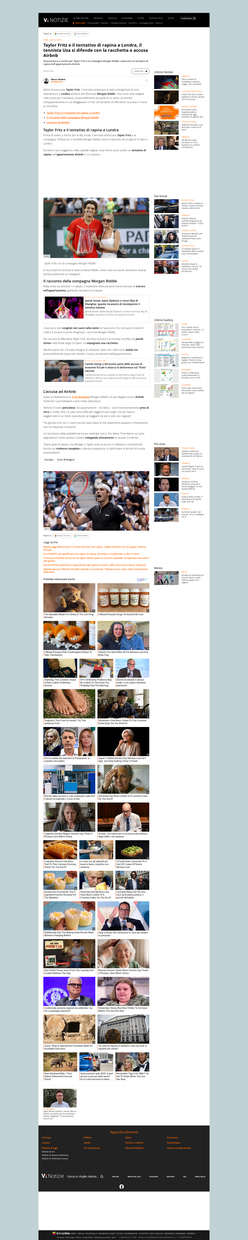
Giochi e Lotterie (134, 1142)
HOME (46, 40)
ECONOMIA (127, 18)
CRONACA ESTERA (189, 122)
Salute (87, 1142)
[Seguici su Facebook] (121, 1188)
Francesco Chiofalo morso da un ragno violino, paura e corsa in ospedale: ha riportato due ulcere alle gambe (96, 559)
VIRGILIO (81, 1233)
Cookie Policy (88, 1237)
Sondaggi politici (147, 23)
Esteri (128, 1137)
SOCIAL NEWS (55, 40)
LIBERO (73, 1233)
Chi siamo (61, 1237)
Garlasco (104, 23)
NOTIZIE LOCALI (188, 200)
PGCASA (119, 1233)
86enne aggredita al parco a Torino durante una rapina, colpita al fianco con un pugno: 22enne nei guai (94, 548)
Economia (172, 1137)
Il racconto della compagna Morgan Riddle (73, 117)
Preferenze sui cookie (102, 1237)
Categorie (153, 1176)
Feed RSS (115, 1176)
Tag (184, 1176)
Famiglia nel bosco (119, 23)
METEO (184, 572)
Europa (49, 459)
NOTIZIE (59, 20)
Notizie (56, 1176)
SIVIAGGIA (159, 1233)
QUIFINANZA (169, 1233)
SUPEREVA (191, 1233)
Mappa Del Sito (134, 1176)
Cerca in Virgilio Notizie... (83, 1176)
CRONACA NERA (188, 448)
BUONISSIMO (180, 1233)
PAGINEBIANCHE (130, 1233)
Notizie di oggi (49, 1148)
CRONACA (98, 18)
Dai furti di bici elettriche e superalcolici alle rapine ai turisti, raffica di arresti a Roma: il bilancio (94, 565)
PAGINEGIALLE (91, 1233)
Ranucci (159, 23)
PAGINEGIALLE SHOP (107, 1233)
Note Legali (70, 1237)
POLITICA (112, 18)
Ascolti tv (133, 23)
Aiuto (114, 1237)
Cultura (46, 1142)
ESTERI (140, 18)
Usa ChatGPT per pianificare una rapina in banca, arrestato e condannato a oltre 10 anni (91, 553)
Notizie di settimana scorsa (55, 1158)
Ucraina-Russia (92, 1148)
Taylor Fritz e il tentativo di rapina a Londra (73, 113)
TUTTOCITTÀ (143, 1233)
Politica (88, 1137)
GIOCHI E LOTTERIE (189, 107)
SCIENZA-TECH (156, 18)
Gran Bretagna (81, 397)
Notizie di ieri (48, 1151)
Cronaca (46, 1137)
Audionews (186, 18)
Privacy (78, 1237)
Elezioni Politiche (134, 1148)
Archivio (171, 1176)
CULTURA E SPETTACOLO (192, 91)
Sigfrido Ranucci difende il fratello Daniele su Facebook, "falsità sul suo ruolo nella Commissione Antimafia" (95, 571)
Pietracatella (93, 23)
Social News (173, 1142)
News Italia (200, 1176)
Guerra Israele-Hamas (179, 1148)
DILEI (152, 1233)
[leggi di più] (146, 80)
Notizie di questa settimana (55, 1155)
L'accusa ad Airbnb (58, 122)
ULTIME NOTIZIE (81, 18)
